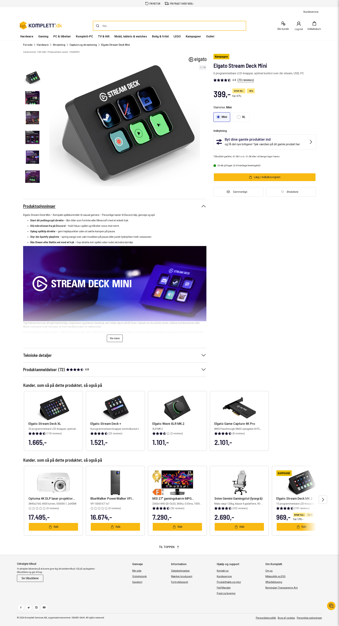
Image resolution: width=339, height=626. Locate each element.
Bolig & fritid (160, 36)
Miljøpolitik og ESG (275, 576)
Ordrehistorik (139, 576)
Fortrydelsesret (179, 582)
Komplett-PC (84, 36)
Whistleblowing (273, 582)
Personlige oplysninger (309, 617)
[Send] (97, 25)
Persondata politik (266, 617)
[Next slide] (203, 126)
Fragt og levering (226, 593)
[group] (124, 125)
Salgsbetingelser (180, 570)
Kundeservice (224, 576)
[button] (221, 117)
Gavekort (137, 582)
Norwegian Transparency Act (281, 587)
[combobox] (169, 26)
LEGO (177, 36)
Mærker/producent (181, 576)
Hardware (26, 36)
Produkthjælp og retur (229, 582)
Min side (136, 570)
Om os (269, 570)
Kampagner (193, 36)
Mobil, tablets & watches (130, 36)
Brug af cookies (286, 617)
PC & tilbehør (62, 36)
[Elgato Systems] (197, 59)
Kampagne (221, 56)
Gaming (43, 36)
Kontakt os (223, 570)
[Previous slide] (46, 126)
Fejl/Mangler (224, 587)
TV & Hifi (103, 36)
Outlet (210, 36)
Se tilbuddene (30, 578)
